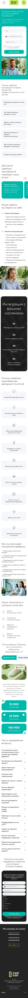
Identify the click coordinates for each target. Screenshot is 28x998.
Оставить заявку (14, 276)
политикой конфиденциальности (13, 271)
